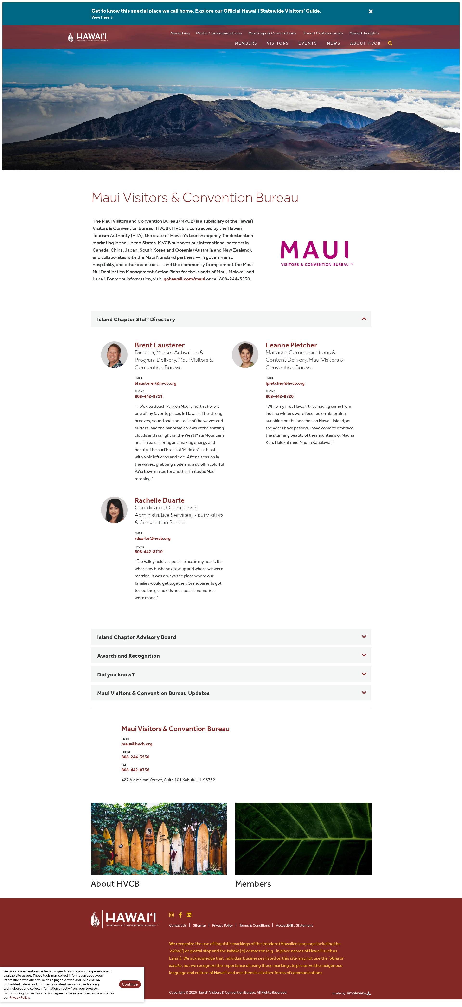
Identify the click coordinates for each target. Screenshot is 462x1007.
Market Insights (364, 33)
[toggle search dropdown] (390, 43)
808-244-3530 (135, 757)
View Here (100, 17)
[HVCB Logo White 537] (87, 36)
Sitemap (201, 925)
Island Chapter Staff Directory (136, 319)
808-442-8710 (149, 551)
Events (307, 43)
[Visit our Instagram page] (171, 915)
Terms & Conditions (256, 925)
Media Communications (219, 33)
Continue (130, 984)
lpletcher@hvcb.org (285, 383)
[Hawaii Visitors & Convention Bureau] (124, 919)
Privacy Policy (224, 925)
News (334, 43)
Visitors (278, 43)
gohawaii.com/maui (184, 279)
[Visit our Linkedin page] (189, 915)
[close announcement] (370, 11)
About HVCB (365, 43)
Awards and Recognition (128, 656)
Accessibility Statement (294, 925)
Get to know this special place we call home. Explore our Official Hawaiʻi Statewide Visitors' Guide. (206, 11)
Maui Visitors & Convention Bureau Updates (153, 693)
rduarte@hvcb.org (153, 538)
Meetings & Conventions (272, 33)
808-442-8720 (280, 396)
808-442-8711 (149, 396)
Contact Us (179, 925)
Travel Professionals (323, 33)
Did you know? (116, 674)
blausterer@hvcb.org (155, 383)
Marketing (180, 33)
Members (246, 43)
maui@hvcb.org (137, 744)
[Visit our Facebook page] (180, 915)
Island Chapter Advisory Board (136, 637)
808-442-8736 (135, 770)
